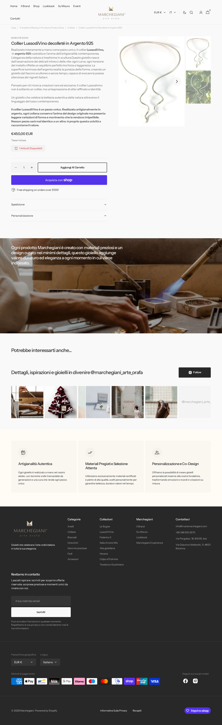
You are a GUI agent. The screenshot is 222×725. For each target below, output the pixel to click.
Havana (104, 553)
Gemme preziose (77, 548)
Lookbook (141, 537)
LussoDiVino (107, 531)
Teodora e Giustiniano (112, 564)
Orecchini (73, 542)
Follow (197, 372)
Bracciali (72, 537)
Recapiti (137, 710)
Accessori (73, 559)
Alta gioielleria (107, 548)
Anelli (71, 526)
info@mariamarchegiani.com (191, 526)
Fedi (70, 553)
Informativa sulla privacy (113, 710)
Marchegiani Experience (149, 542)
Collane (71, 27)
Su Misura (141, 531)
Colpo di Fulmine (109, 559)
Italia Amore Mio (109, 542)
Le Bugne (105, 526)
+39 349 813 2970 (185, 532)
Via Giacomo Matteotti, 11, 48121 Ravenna (193, 546)
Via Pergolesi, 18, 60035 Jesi (191, 538)
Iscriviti (41, 612)
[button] (191, 12)
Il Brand (140, 526)
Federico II (105, 537)
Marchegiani (27, 710)
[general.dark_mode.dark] (184, 12)
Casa (13, 27)
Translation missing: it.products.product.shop (42, 27)
